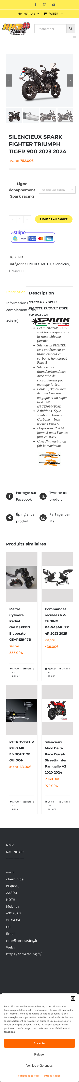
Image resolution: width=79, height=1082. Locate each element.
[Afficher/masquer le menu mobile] (75, 38)
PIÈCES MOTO (40, 264)
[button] (73, 998)
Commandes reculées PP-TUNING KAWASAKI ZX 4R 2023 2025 (57, 621)
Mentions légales (51, 1075)
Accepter (40, 1043)
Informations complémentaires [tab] (14, 306)
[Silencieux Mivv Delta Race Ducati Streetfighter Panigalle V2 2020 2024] (57, 710)
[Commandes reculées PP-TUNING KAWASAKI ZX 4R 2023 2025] (57, 577)
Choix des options (52, 805)
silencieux (60, 264)
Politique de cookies (28, 1075)
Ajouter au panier (54, 219)
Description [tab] (14, 292)
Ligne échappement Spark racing (22, 190)
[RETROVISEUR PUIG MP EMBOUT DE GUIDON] (21, 710)
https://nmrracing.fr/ (24, 954)
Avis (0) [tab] (12, 321)
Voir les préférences (39, 1065)
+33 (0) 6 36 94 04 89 (13, 920)
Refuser (39, 1054)
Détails (30, 668)
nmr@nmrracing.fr (21, 940)
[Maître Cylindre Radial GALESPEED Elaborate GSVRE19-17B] (21, 577)
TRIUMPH (16, 271)
